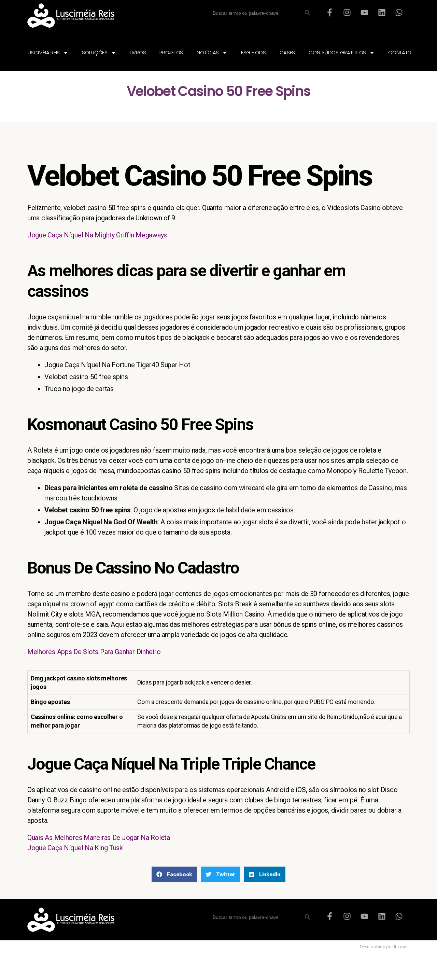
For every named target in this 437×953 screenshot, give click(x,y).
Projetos (171, 52)
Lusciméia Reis (43, 52)
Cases (287, 52)
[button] (174, 874)
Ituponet (402, 947)
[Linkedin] (382, 12)
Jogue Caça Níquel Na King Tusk (75, 848)
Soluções (95, 52)
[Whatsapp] (399, 12)
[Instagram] (347, 12)
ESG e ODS (253, 52)
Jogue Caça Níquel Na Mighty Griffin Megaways (97, 235)
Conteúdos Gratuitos (337, 52)
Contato (399, 52)
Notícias (208, 52)
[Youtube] (364, 12)
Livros (138, 52)
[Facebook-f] (330, 12)
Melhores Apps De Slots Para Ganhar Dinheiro (93, 652)
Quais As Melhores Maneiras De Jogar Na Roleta (98, 837)
